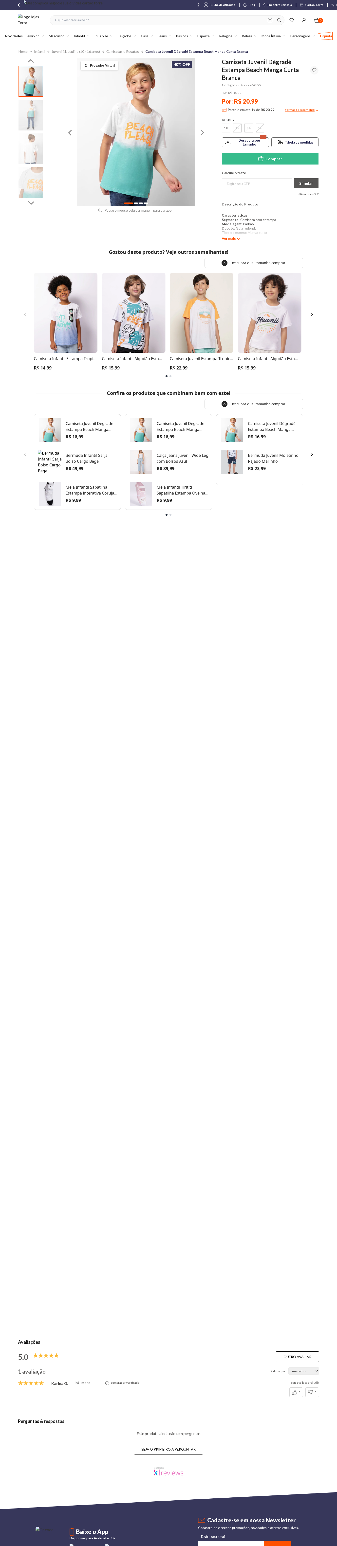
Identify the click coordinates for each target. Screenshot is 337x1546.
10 (226, 128)
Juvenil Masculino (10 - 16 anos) (76, 51)
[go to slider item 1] (31, 115)
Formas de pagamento (300, 109)
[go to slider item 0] (31, 81)
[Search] (279, 20)
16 (260, 128)
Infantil (39, 51)
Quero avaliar (297, 1357)
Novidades (14, 36)
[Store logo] (31, 20)
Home (23, 51)
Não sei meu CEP (308, 194)
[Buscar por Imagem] (270, 20)
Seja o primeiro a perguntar (168, 1449)
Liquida (326, 36)
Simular (306, 183)
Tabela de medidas (299, 142)
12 (237, 128)
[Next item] (199, 5)
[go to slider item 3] (31, 182)
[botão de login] (304, 20)
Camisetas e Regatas (122, 51)
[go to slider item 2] (31, 148)
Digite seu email (213, 1536)
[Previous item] (19, 5)
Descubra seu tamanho (249, 142)
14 (249, 128)
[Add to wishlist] (314, 70)
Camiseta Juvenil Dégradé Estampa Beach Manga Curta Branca (196, 51)
